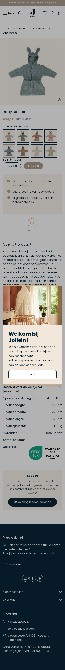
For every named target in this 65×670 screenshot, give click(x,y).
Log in (32, 374)
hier (17, 365)
